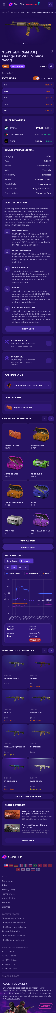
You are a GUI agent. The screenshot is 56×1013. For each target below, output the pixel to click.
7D (8, 567)
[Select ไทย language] (32, 869)
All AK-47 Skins (9, 956)
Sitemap (6, 907)
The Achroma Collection (13, 935)
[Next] (51, 418)
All (26, 567)
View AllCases (28, 541)
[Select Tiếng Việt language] (45, 865)
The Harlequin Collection (13, 940)
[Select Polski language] (30, 865)
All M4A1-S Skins (9, 960)
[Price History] (27, 120)
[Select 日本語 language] (23, 869)
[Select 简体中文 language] (50, 865)
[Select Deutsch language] (15, 865)
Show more (28, 840)
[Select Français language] (20, 865)
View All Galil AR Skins (28, 796)
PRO (4, 885)
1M (14, 567)
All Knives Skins (9, 969)
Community (8, 881)
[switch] (36, 78)
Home (4, 12)
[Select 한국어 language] (28, 869)
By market (26, 561)
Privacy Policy (8, 889)
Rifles (14, 12)
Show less (28, 329)
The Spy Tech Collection (13, 922)
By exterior (12, 561)
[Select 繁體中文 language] (18, 869)
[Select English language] (6, 865)
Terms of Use (8, 894)
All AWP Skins (8, 964)
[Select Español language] (10, 865)
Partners (6, 902)
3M (19, 567)
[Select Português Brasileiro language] (35, 865)
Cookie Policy (8, 898)
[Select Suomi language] (37, 869)
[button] (15, 672)
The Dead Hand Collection (14, 927)
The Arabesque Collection (14, 918)
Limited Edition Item (12, 931)
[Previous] (44, 418)
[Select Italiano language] (25, 865)
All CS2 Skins (8, 951)
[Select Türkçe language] (40, 865)
